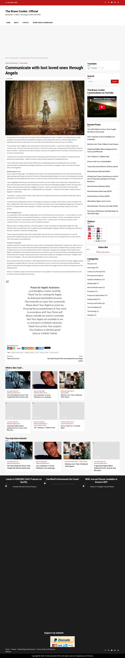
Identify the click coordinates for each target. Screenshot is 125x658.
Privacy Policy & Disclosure (46, 649)
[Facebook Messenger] (40, 348)
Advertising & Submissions (43, 22)
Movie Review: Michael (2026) (98, 171)
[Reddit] (31, 348)
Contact (25, 22)
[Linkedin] (8, 348)
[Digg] (23, 348)
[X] (37, 348)
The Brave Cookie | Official (21, 11)
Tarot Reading (92, 307)
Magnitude (79, 656)
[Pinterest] (11, 348)
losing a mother (44, 352)
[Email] (26, 348)
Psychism (90, 291)
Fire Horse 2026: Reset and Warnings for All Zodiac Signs (102, 212)
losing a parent (54, 352)
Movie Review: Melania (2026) (98, 186)
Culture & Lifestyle (12, 391)
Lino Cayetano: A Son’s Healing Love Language (44, 380)
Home (8, 22)
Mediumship (92, 283)
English (94, 68)
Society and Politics (40, 425)
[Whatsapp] (14, 348)
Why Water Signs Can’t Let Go (99, 201)
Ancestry (90, 264)
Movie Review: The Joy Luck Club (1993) (102, 206)
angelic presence (29, 352)
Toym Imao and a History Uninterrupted (102, 166)
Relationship (24, 63)
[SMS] (34, 348)
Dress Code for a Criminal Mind (71, 411)
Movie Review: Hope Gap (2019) (99, 191)
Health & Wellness (39, 391)
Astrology (91, 268)
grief (37, 352)
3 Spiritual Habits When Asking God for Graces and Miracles (17, 411)
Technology (91, 311)
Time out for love (13, 357)
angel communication (17, 352)
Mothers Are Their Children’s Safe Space (71, 380)
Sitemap (8, 651)
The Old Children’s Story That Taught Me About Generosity (17, 380)
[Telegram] (43, 348)
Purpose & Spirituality (12, 63)
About (16, 22)
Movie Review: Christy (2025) (98, 196)
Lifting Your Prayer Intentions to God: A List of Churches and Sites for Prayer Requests (102, 178)
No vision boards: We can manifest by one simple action (65, 358)
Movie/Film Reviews (95, 287)
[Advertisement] (62, 40)
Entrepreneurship (94, 275)
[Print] (28, 348)
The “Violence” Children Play (44, 411)
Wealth (90, 315)
